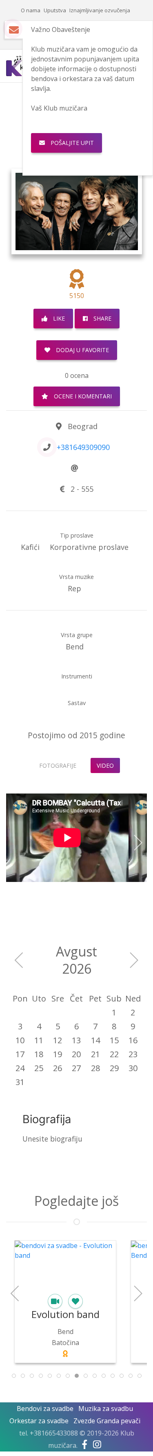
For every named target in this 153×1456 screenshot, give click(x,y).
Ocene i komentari (82, 396)
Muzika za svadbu (105, 1408)
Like (58, 318)
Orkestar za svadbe (39, 1420)
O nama (30, 10)
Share (101, 318)
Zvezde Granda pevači (106, 1420)
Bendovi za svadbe (45, 1408)
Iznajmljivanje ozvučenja (99, 10)
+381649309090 (83, 447)
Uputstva (55, 10)
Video (105, 765)
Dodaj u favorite (81, 350)
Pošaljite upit (71, 143)
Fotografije (57, 765)
